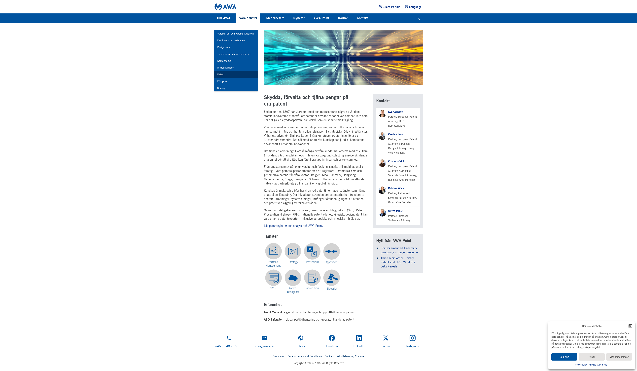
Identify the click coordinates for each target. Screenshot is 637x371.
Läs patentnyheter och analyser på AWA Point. (294, 225)
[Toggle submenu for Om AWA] (234, 18)
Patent (220, 74)
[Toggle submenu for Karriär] (352, 18)
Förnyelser (222, 81)
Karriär (343, 18)
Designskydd (224, 47)
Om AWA (223, 18)
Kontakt (362, 18)
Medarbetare (275, 18)
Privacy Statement (598, 364)
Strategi (221, 88)
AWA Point (321, 18)
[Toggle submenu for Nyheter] (309, 18)
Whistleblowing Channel (350, 356)
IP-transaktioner (225, 67)
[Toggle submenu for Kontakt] (372, 18)
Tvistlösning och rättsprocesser (234, 54)
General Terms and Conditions (304, 356)
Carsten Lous (395, 134)
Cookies (329, 356)
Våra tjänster (248, 18)
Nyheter (299, 18)
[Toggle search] (418, 18)
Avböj (592, 356)
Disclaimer (278, 356)
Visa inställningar (619, 356)
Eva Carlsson (395, 111)
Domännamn (224, 60)
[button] (630, 326)
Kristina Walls (396, 188)
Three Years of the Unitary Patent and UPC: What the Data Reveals (398, 262)
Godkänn (564, 356)
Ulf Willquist (395, 211)
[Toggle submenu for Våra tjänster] (261, 18)
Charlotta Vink (396, 161)
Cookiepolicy (581, 364)
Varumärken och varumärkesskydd (235, 33)
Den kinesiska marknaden (231, 40)
